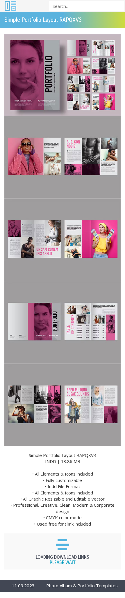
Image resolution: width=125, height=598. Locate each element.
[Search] (118, 6)
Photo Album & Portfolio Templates (82, 585)
